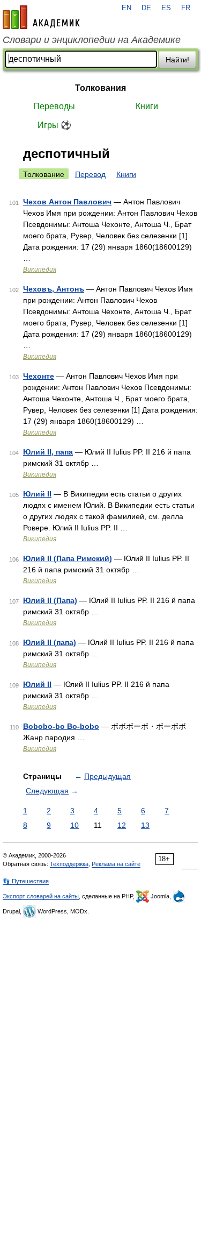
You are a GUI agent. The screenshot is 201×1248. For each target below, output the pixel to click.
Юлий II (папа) (49, 642)
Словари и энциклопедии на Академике (92, 39)
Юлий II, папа (48, 452)
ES (166, 8)
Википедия (39, 269)
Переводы (54, 106)
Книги (147, 106)
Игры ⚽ (54, 125)
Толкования (100, 88)
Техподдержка (69, 864)
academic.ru (41, 17)
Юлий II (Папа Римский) (67, 558)
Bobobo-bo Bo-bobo (61, 726)
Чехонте (38, 376)
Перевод (90, 174)
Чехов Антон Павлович (67, 201)
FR (185, 8)
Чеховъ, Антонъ (53, 289)
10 (74, 825)
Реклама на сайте (116, 864)
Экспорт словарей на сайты (41, 896)
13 (145, 825)
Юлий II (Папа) (50, 600)
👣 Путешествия (26, 881)
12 (121, 825)
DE (146, 8)
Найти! (177, 59)
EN (126, 8)
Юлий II (37, 494)
